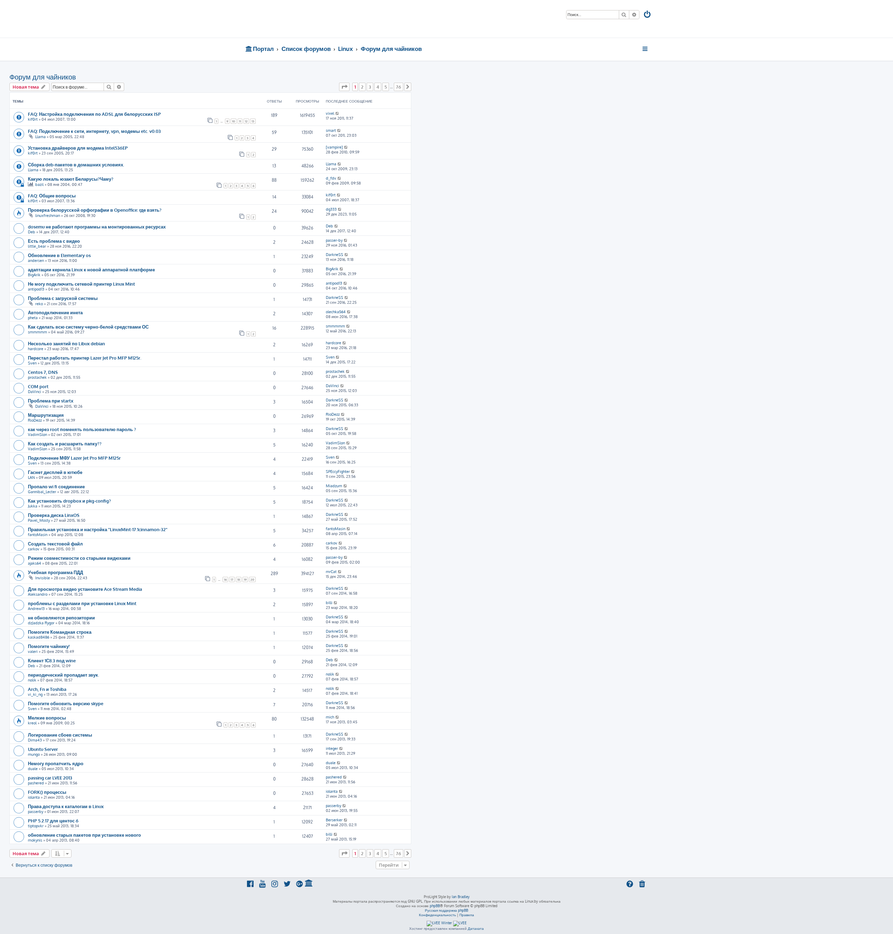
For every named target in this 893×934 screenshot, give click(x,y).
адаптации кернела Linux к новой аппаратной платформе (91, 269)
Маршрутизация (46, 415)
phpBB (435, 906)
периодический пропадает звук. (63, 675)
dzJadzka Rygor (41, 622)
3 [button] (370, 87)
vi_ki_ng (35, 694)
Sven (32, 363)
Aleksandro (37, 594)
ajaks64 (34, 563)
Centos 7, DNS (43, 372)
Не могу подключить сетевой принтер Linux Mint (81, 284)
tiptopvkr (36, 825)
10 (233, 121)
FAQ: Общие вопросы (52, 195)
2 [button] (362, 87)
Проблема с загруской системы (63, 298)
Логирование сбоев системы (60, 735)
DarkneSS (334, 254)
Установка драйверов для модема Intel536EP (78, 148)
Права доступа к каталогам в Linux (66, 806)
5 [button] (385, 87)
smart (331, 130)
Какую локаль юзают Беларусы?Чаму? (70, 179)
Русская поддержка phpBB (446, 910)
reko (39, 303)
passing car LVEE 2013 (50, 778)
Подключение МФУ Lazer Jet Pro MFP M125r (74, 458)
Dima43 (35, 740)
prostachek (37, 377)
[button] (344, 87)
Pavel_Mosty (39, 520)
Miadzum (334, 485)
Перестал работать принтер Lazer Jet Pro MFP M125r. (84, 358)
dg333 (331, 209)
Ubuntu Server (43, 749)
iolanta (34, 797)
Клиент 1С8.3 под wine (52, 660)
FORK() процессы (47, 792)
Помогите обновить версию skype (65, 703)
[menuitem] (648, 15)
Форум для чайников (42, 76)
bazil (39, 184)
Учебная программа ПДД (55, 572)
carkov (33, 549)
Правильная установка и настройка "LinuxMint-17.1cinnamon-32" (97, 529)
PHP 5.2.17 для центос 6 (53, 820)
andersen (36, 260)
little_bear (37, 246)
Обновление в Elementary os (59, 255)
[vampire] (334, 147)
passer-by (334, 240)
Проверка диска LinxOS (54, 515)
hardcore (35, 348)
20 (252, 579)
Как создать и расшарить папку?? (65, 443)
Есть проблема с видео (54, 241)
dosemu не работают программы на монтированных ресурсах (97, 226)
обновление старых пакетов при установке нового (84, 835)
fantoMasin (37, 534)
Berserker (334, 820)
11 (240, 121)
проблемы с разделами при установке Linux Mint (82, 603)
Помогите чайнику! (49, 646)
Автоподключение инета (55, 312)
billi (329, 602)
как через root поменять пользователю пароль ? (82, 429)
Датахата (476, 928)
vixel (330, 113)
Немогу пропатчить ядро (55, 763)
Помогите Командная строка (59, 632)
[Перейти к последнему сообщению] (337, 113)
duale (33, 768)
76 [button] (398, 87)
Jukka (32, 506)
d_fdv (331, 178)
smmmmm (37, 332)
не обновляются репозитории (61, 617)
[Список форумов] (295, 18)
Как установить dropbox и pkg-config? (69, 501)
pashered (36, 783)
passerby (35, 811)
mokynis (35, 840)
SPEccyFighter (338, 471)
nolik (32, 680)
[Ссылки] (645, 49)
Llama (40, 136)
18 (238, 579)
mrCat (331, 571)
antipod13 (36, 289)
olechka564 (336, 311)
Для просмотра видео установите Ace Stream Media (85, 589)
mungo (34, 754)
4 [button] (377, 87)
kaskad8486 (38, 637)
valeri (33, 651)
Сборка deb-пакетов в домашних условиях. (76, 164)
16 (225, 579)
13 (253, 121)
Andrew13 (36, 608)
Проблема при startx (50, 401)
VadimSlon (37, 434)
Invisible (42, 577)
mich (330, 717)
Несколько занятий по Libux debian (66, 343)
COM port (38, 386)
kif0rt (33, 119)
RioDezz (35, 420)
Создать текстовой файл (55, 544)
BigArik (34, 274)
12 (246, 121)
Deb (31, 231)
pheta (33, 317)
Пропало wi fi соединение (56, 486)
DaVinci (34, 391)
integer (332, 748)
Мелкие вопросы (47, 718)
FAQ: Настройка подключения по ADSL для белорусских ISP (94, 114)
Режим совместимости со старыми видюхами (79, 558)
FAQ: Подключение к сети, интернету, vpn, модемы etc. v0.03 (94, 131)
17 (232, 579)
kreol (32, 723)
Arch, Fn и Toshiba (47, 689)
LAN (31, 477)
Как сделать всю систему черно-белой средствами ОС (88, 327)
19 (245, 579)
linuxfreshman (47, 215)
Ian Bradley (461, 897)
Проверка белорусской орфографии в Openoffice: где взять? (95, 210)
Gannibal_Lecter (42, 491)
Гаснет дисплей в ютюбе (55, 472)
